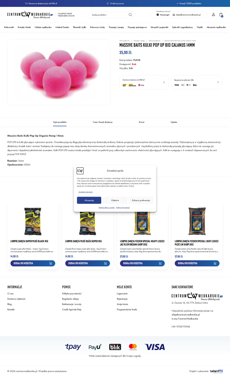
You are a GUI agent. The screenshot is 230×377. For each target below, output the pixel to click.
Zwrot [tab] (141, 122)
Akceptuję (89, 200)
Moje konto (122, 304)
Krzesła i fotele (24, 27)
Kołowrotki (9, 27)
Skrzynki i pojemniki (159, 27)
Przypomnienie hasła (127, 309)
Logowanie (122, 293)
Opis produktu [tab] (59, 122)
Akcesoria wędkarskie (216, 27)
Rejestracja (122, 298)
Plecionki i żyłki (79, 27)
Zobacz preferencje (141, 200)
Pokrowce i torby (97, 27)
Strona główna (124, 41)
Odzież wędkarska (43, 27)
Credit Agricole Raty (71, 309)
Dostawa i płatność (16, 298)
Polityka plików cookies (107, 208)
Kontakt (10, 309)
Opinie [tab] (174, 122)
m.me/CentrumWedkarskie (185, 318)
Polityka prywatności (72, 293)
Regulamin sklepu (70, 298)
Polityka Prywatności (123, 208)
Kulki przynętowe (154, 41)
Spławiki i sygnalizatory (182, 27)
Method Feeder (62, 27)
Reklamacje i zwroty (71, 304)
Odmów (115, 200)
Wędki (200, 27)
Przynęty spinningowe (137, 27)
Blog (9, 304)
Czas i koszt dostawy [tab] (102, 122)
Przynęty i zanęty (116, 27)
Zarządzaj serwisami (86, 192)
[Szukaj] (130, 15)
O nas (10, 293)
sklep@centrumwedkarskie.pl (188, 14)
